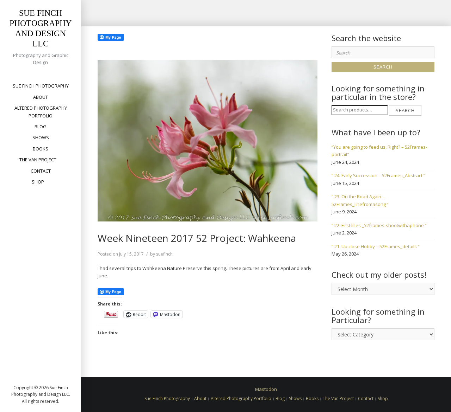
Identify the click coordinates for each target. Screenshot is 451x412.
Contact (41, 171)
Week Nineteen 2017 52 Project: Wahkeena (197, 238)
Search (405, 110)
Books (40, 149)
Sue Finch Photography (41, 86)
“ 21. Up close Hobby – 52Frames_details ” (376, 246)
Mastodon (266, 389)
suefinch (164, 254)
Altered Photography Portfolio (40, 111)
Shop (38, 182)
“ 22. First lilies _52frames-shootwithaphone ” (379, 225)
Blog (41, 126)
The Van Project (37, 159)
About (40, 97)
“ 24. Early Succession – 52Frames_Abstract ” (378, 175)
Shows (40, 137)
